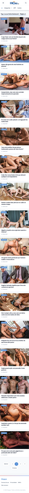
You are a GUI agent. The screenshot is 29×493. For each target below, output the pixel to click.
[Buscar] (26, 3)
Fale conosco (4, 485)
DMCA (19, 482)
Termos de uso (5, 482)
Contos (19, 8)
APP (15, 8)
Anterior (6, 464)
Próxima (14, 468)
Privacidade (13, 482)
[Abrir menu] (3, 3)
